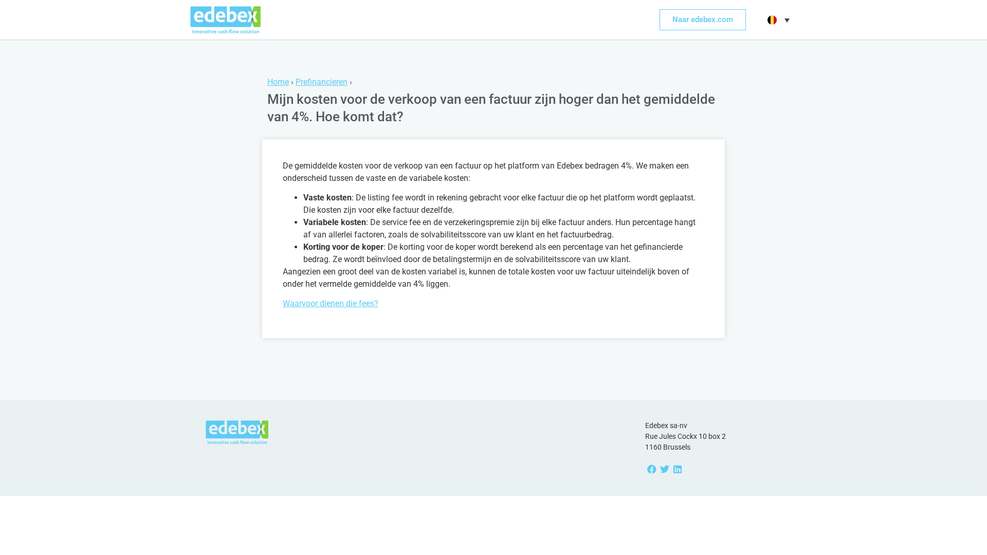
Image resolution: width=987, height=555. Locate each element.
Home (278, 82)
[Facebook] (651, 468)
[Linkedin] (677, 468)
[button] (777, 20)
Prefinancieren (322, 82)
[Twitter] (664, 468)
